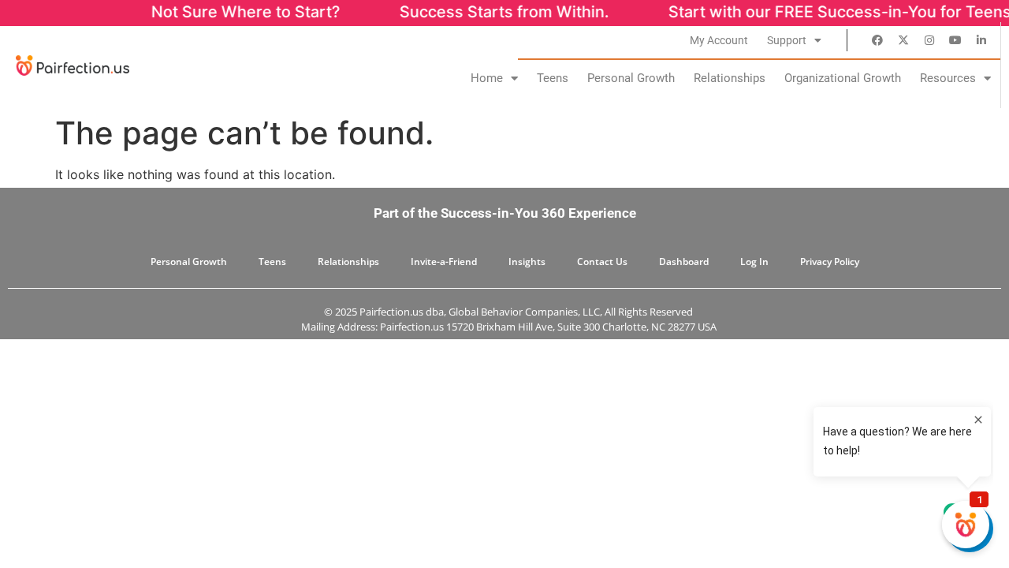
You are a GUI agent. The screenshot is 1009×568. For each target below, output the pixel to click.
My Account (719, 40)
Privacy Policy (829, 261)
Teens (552, 78)
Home (487, 78)
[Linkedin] (981, 40)
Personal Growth (631, 78)
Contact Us (602, 261)
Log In (754, 261)
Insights (526, 261)
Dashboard (684, 261)
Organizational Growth (842, 78)
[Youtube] (955, 40)
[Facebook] (877, 40)
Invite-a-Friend (444, 261)
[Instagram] (929, 40)
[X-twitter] (903, 40)
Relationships (729, 78)
